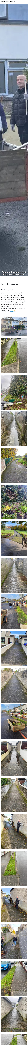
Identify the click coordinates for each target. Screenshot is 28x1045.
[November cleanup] (14, 326)
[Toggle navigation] (25, 1)
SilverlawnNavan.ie (8, 2)
